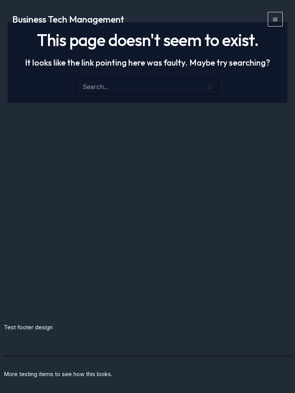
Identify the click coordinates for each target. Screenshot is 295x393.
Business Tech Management (68, 19)
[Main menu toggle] (275, 19)
